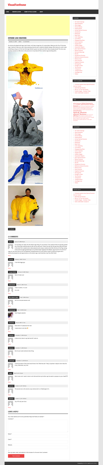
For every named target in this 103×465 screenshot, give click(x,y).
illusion (75, 106)
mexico (91, 107)
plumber (86, 116)
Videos (76, 74)
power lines (81, 117)
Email (10, 439)
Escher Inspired (79, 42)
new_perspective (88, 109)
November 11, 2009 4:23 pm (21, 348)
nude (92, 109)
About (41, 12)
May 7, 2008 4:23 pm (24, 297)
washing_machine (76, 119)
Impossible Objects (79, 47)
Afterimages (78, 25)
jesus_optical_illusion (87, 106)
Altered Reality (78, 27)
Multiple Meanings (79, 52)
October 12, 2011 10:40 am (20, 398)
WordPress (85, 463)
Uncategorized (78, 72)
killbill (74, 107)
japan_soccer (80, 106)
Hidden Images (78, 45)
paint (87, 114)
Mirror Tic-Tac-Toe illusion (81, 89)
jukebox (92, 106)
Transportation (78, 70)
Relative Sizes (78, 58)
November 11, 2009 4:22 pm (21, 335)
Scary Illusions (78, 60)
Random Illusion (16, 12)
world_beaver (75, 120)
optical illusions (77, 111)
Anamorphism (78, 28)
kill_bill (77, 107)
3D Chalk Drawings (79, 22)
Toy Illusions (11, 229)
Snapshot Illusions (79, 62)
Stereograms (78, 64)
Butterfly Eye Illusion (80, 87)
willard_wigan (89, 119)
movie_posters (75, 109)
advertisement (77, 103)
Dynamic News (93, 463)
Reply (9, 255)
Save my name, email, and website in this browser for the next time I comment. (28, 452)
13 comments (26, 41)
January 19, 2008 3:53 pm (20, 241)
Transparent (78, 69)
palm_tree (79, 116)
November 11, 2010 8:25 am (22, 360)
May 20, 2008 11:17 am (20, 322)
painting (75, 116)
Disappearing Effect (80, 40)
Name (10, 434)
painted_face (91, 114)
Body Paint (77, 35)
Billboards (77, 33)
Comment (11, 419)
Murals (76, 53)
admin (20, 41)
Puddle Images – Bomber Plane (82, 91)
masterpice (88, 107)
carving (74, 104)
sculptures (78, 118)
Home (7, 12)
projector (84, 117)
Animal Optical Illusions (81, 30)
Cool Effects (78, 38)
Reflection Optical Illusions (81, 57)
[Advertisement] (38, 25)
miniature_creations (76, 108)
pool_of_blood (75, 117)
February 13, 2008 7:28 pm (23, 272)
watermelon (85, 119)
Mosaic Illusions (79, 50)
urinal (81, 118)
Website (10, 445)
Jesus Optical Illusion (80, 48)
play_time (83, 116)
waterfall (81, 119)
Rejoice (74, 118)
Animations (77, 32)
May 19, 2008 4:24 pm (22, 310)
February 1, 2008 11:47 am (20, 259)
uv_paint (83, 118)
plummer (90, 116)
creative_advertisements (82, 104)
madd (79, 107)
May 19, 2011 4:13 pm (18, 373)
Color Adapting (78, 37)
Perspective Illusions (80, 55)
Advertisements (79, 23)
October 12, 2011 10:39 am (20, 385)
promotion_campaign (90, 117)
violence (87, 118)
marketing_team (83, 107)
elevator (92, 104)
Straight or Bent (79, 65)
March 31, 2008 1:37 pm (22, 284)
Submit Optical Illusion (30, 12)
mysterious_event (82, 109)
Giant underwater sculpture (82, 93)
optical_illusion (80, 112)
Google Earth (78, 43)
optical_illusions (79, 114)
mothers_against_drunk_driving (85, 108)
